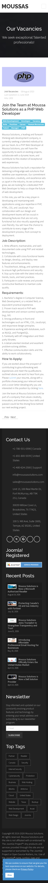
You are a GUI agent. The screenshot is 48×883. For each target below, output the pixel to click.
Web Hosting (27, 782)
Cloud (11, 795)
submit (12, 377)
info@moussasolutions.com (28, 474)
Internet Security (15, 769)
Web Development (11, 121)
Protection (30, 775)
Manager (15, 128)
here (40, 388)
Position (14, 124)
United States (25, 795)
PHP (23, 128)
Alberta (12, 789)
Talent (6, 128)
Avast (32, 808)
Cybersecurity (14, 775)
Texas (23, 802)
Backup (35, 802)
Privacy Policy (27, 869)
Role (5, 124)
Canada (12, 762)
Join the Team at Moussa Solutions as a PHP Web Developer (23, 109)
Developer (26, 121)
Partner (12, 756)
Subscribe (14, 735)
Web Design (13, 815)
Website (12, 802)
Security (24, 762)
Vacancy (36, 121)
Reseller (24, 756)
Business (12, 782)
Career (23, 124)
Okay (9, 875)
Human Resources (36, 124)
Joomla (27, 815)
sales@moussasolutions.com (28, 481)
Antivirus (24, 789)
